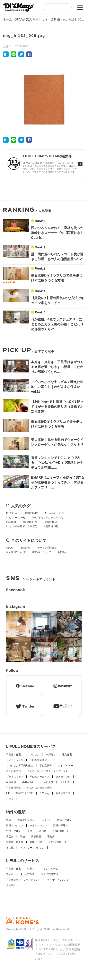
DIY (13, 513)
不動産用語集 (13, 788)
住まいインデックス (57, 771)
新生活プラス (63, 793)
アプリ (10, 799)
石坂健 (52, 526)
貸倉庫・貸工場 (14, 842)
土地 (29, 831)
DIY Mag (44, 793)
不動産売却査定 (38, 760)
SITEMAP (26, 547)
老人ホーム (12, 874)
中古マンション (38, 825)
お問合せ (63, 552)
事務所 (51, 836)
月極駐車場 (58, 831)
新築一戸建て (60, 825)
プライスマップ (14, 776)
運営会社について (42, 552)
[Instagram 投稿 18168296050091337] (18, 624)
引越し (31, 868)
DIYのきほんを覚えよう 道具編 (37, 19)
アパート (46, 820)
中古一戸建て (13, 831)
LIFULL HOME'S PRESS (19, 793)
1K (12, 521)
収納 (52, 521)
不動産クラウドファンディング (23, 880)
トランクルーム (49, 868)
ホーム (7, 19)
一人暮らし (55, 513)
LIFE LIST (65, 782)
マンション (33, 754)
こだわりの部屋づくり (22, 526)
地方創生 (30, 874)
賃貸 (32, 513)
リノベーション (14, 760)
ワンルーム (16, 517)
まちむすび (47, 782)
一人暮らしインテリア (48, 517)
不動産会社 (28, 782)
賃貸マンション (26, 820)
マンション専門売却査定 (19, 765)
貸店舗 (10, 836)
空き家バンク (63, 776)
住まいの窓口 (13, 771)
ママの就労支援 (49, 874)
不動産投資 (45, 765)
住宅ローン (33, 771)
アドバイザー (65, 765)
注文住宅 (67, 754)
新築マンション (14, 825)
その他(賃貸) (55, 842)
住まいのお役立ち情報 (39, 788)
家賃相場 (11, 782)
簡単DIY (31, 521)
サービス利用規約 (47, 547)
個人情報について (16, 552)
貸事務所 (36, 836)
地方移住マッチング (58, 880)
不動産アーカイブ (39, 776)
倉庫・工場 (36, 842)
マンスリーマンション (32, 847)
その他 (10, 847)
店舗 (22, 836)
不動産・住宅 (13, 754)
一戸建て (51, 754)
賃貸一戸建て (64, 820)
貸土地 (42, 831)
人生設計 (11, 885)
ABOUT (10, 547)
